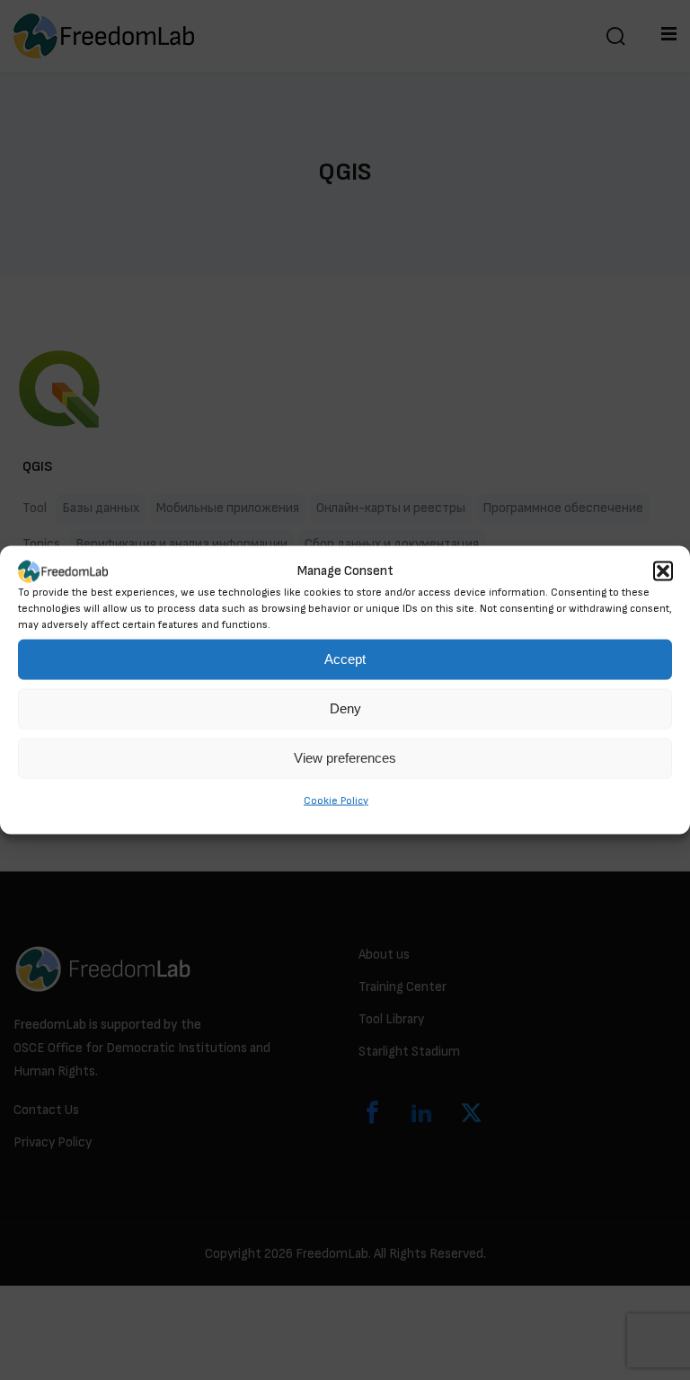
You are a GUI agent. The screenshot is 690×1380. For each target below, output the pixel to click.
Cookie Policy (336, 801)
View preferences (345, 757)
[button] (663, 571)
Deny (345, 708)
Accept (345, 659)
